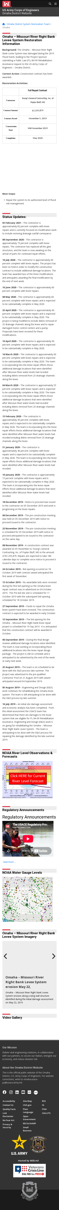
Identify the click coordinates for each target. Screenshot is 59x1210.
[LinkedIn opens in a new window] (17, 1092)
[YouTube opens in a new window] (23, 1092)
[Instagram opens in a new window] (11, 1092)
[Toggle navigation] (54, 4)
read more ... (9, 861)
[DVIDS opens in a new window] (36, 1092)
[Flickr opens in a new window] (29, 1092)
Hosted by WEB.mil (28, 1160)
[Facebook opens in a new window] (4, 1092)
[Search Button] (49, 4)
